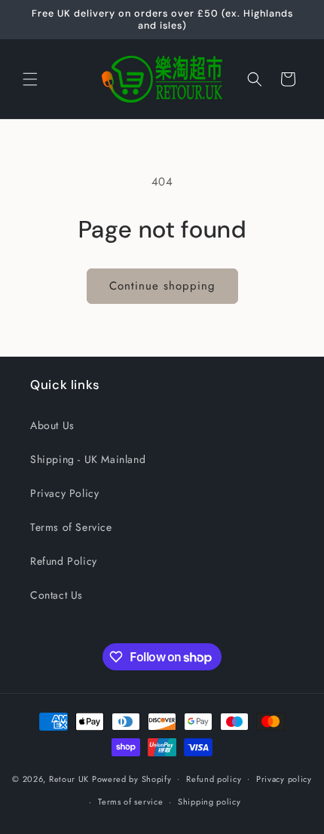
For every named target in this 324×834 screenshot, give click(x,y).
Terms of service (130, 802)
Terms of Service (71, 527)
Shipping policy (209, 802)
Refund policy (213, 779)
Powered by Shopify (132, 778)
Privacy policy (284, 779)
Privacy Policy (64, 493)
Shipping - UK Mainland (87, 459)
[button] (30, 79)
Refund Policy (63, 561)
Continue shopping (162, 285)
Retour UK (69, 778)
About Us (52, 425)
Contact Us (56, 595)
